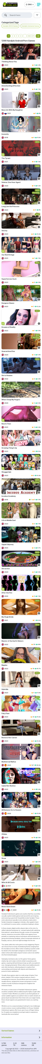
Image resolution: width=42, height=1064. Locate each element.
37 (33, 36)
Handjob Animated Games (30, 26)
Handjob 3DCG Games (10, 26)
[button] (38, 4)
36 (29, 36)
